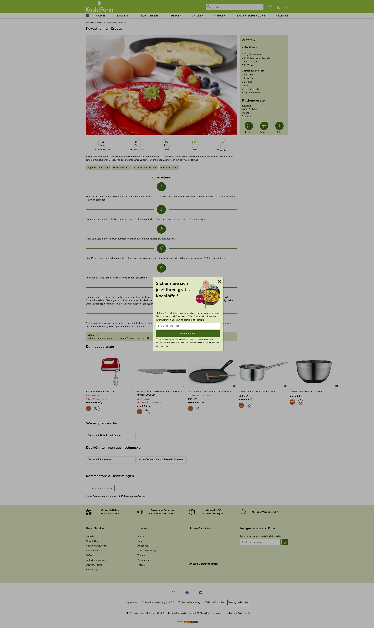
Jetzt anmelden (188, 333)
